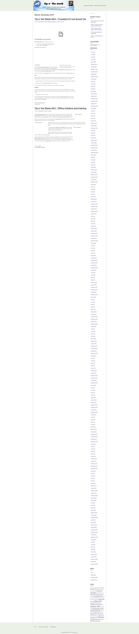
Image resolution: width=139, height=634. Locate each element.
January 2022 (94, 172)
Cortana (101, 592)
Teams (93, 613)
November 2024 (94, 101)
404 (39, 104)
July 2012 (93, 446)
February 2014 (94, 399)
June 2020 (93, 218)
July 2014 (93, 387)
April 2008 (93, 520)
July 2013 (93, 417)
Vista (94, 615)
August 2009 (93, 500)
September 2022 (94, 152)
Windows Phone (95, 621)
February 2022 (94, 169)
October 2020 (94, 208)
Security (92, 612)
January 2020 (94, 230)
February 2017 (94, 311)
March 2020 (93, 226)
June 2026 (93, 54)
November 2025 (94, 71)
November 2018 (94, 262)
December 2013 (94, 404)
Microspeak (46, 73)
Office (40, 146)
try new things (48, 140)
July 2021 (93, 186)
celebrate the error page (43, 67)
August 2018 (93, 270)
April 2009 (93, 507)
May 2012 (93, 451)
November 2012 (94, 436)
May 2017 (93, 304)
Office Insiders (59, 119)
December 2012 (94, 434)
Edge (92, 594)
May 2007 (93, 546)
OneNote (93, 604)
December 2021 (94, 174)
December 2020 (94, 204)
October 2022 (94, 150)
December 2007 (94, 529)
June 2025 (93, 83)
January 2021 (93, 201)
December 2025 (94, 69)
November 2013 (94, 407)
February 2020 (94, 228)
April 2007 (93, 549)
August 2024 (93, 108)
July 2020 (93, 216)
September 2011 (94, 468)
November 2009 (94, 495)
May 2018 (93, 277)
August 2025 (93, 79)
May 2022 (93, 162)
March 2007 (93, 551)
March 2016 (93, 338)
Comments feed (94, 577)
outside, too (69, 73)
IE (97, 597)
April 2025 (93, 88)
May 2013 (93, 422)
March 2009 (93, 510)
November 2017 (94, 289)
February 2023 (94, 140)
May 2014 (93, 392)
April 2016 (93, 336)
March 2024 (93, 120)
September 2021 (94, 181)
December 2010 (94, 490)
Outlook (95, 606)
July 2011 (93, 473)
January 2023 (94, 142)
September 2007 (94, 537)
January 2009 (94, 515)
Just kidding (37, 64)
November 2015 (94, 348)
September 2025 (94, 76)
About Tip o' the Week (88, 5)
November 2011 (94, 466)
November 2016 (94, 319)
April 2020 (93, 223)
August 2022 (93, 155)
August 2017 (93, 297)
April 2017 (93, 306)
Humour (93, 597)
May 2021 (93, 191)
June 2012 (93, 448)
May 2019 (93, 250)
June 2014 (93, 390)
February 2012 (94, 458)
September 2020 (94, 211)
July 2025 (93, 81)
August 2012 (93, 444)
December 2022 (94, 145)
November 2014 (94, 377)
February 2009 (94, 512)
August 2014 (93, 385)
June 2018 (93, 275)
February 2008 (94, 524)
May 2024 (93, 115)
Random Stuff (95, 610)
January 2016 (93, 343)
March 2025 (93, 91)
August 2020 (93, 213)
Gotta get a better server (46, 71)
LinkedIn (100, 597)
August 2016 (93, 326)
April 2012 (93, 453)
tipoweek (45, 45)
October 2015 (94, 350)
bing (41, 45)
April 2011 (93, 480)
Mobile (101, 599)
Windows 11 (99, 619)
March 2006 (93, 561)
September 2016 (94, 324)
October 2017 (93, 292)
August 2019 (93, 243)
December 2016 (94, 316)
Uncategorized (42, 102)
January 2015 (93, 373)
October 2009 (94, 497)
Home (35, 626)
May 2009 (93, 505)
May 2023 (93, 132)
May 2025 (93, 86)
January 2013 (93, 431)
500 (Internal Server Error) (64, 69)
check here (47, 134)
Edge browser (99, 594)
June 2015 (93, 360)
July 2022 (93, 157)
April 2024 (93, 118)
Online (100, 604)
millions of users (38, 115)
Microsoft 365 (95, 599)
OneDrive (98, 602)
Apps (98, 587)
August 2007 (93, 539)
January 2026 (94, 66)
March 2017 (93, 309)
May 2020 (93, 221)
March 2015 (93, 368)
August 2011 (93, 471)
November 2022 (94, 147)
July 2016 (93, 328)
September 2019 (94, 240)
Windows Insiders (39, 114)
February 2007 (94, 554)
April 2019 (93, 253)
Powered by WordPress (65, 632)
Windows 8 (94, 617)
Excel (92, 596)
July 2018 (93, 272)
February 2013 (94, 429)
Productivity (98, 609)
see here (44, 99)
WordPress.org (94, 579)
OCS (92, 601)
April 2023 (93, 135)
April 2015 (93, 365)
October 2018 (94, 265)
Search (102, 610)
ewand (62, 21)
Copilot (97, 592)
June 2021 (93, 189)
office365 (43, 147)
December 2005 (94, 564)
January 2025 (94, 96)
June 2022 (93, 159)
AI (91, 587)
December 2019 (94, 233)
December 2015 (94, 346)
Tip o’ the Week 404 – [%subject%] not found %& (60, 19)
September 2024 (94, 106)
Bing (102, 587)
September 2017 (94, 294)
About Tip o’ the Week (43, 626)
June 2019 (93, 248)
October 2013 (94, 409)
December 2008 (94, 517)
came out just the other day (63, 116)
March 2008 (93, 522)
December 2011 (94, 463)
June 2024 (93, 113)
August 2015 (93, 355)
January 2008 (94, 527)
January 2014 (93, 402)
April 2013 (93, 424)
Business (93, 589)
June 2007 (93, 544)
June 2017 (93, 301)
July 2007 (93, 542)
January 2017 (93, 314)
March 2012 (93, 456)
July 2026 (93, 52)
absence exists (47, 83)
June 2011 (93, 475)
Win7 (97, 615)
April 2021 (93, 194)
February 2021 (94, 199)
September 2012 (94, 441)
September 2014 (94, 382)
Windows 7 (101, 615)
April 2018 (93, 279)
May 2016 (93, 333)
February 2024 (94, 123)
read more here (63, 96)
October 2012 (94, 439)
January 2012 (93, 461)
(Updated (49, 21)
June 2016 (93, 331)
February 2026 (94, 64)
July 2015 (93, 358)
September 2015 (94, 353)
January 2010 (93, 493)
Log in (92, 572)
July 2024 (93, 110)
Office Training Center (39, 138)
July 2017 (93, 299)
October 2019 (94, 238)
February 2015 (94, 370)
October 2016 (94, 321)
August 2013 (93, 414)
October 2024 (94, 103)
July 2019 (93, 245)
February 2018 (94, 282)
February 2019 (94, 257)
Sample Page (53, 626)
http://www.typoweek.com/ (48, 44)
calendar (98, 589)
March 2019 (93, 255)
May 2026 (93, 57)
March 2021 (93, 196)
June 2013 (93, 419)
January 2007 (94, 556)
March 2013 (93, 426)
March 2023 (93, 137)
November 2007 (94, 532)
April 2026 (93, 59)
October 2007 (94, 534)
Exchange (98, 596)
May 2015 (93, 363)
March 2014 (93, 397)
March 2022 (93, 167)
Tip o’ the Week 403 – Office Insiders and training (60, 108)
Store (101, 612)
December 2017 (94, 287)
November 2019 (94, 235)
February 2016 (94, 341)
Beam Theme (75, 632)
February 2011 (94, 485)
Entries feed (93, 574)
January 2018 (93, 284)
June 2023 (93, 130)
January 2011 (93, 488)
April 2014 (93, 395)
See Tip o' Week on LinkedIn (100, 5)
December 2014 (94, 375)
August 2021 (93, 184)
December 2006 (94, 559)
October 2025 (94, 74)
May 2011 (93, 478)
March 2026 (93, 61)
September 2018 (94, 267)
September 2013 (94, 412)
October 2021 (94, 179)
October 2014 (94, 380)
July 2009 (93, 502)
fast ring (46, 116)
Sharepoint (97, 612)
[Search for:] (97, 13)
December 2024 (94, 98)
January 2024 (94, 125)
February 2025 (94, 93)
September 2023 (94, 128)
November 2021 (94, 177)
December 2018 (94, 260)
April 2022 (93, 164)
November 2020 (94, 206)
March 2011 (93, 483)
